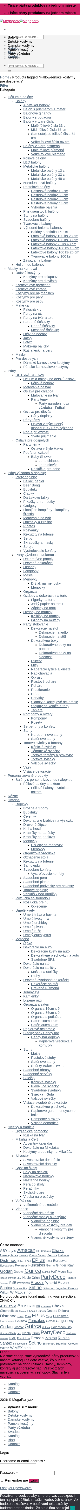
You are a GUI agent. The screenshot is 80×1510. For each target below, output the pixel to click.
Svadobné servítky (37, 1074)
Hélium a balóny (20, 97)
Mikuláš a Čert (27, 1139)
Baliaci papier (33, 481)
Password (9, 1473)
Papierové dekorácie (39, 1029)
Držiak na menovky (46, 583)
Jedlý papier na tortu (47, 604)
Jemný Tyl (31, 992)
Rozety (36, 722)
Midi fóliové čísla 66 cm (49, 130)
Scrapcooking (20, 1288)
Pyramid (51, 1283)
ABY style (8, 1251)
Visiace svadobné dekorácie (45, 1103)
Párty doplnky (41, 416)
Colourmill (23, 1255)
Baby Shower (41, 457)
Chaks (58, 1250)
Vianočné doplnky (45, 1221)
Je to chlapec (49, 461)
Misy (34, 665)
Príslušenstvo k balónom (42, 211)
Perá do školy (33, 1184)
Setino (35, 1287)
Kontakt (14, 1392)
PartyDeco (53, 1277)
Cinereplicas (9, 1255)
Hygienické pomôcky (32, 1131)
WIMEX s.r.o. (21, 1292)
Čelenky (29, 816)
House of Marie (8, 1278)
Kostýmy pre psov (29, 301)
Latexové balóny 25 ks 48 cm (53, 244)
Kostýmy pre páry (29, 297)
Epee (28, 1260)
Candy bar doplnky (45, 1037)
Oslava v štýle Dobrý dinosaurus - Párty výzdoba (52, 426)
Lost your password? (16, 1488)
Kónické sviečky (43, 747)
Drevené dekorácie (38, 563)
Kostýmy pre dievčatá (40, 281)
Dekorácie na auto (37, 947)
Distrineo (8, 1260)
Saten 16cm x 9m (44, 1021)
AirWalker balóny (36, 105)
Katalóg (14, 1384)
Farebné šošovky (36, 322)
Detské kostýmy (20, 41)
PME (12, 1282)
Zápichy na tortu (43, 608)
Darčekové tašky (36, 498)
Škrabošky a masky (38, 542)
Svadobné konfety (37, 870)
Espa (49, 1260)
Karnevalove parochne (33, 285)
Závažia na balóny (37, 260)
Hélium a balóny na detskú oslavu (49, 379)
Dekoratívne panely (38, 559)
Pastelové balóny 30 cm (49, 195)
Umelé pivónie (34, 927)
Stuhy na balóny (35, 215)
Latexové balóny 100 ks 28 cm (54, 236)
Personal (4, 1283)
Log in (33, 1480)
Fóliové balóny (34, 158)
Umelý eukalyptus (37, 935)
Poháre (36, 686)
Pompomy (39, 718)
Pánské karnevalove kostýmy (46, 367)
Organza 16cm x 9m (47, 1008)
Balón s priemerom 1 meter (44, 109)
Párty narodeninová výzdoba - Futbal (54, 406)
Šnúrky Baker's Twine (47, 1066)
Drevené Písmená (45, 988)
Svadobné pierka (36, 882)
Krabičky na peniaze (39, 837)
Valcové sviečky (43, 763)
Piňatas (29, 526)
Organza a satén (36, 1004)
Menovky (30, 579)
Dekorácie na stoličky (39, 968)
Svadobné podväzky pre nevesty (48, 886)
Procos (37, 1282)
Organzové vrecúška (39, 853)
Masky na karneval (22, 269)
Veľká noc (23, 1201)
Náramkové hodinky (38, 1176)
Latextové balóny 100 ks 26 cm (55, 252)
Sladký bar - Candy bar (41, 1033)
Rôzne (13, 796)
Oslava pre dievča (37, 412)
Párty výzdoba (19, 54)
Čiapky (28, 493)
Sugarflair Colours (67, 1288)
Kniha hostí (32, 829)
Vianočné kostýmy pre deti (51, 1225)
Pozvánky (30, 530)
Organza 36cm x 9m (47, 1013)
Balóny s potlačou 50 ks (49, 232)
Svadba (14, 58)
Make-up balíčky (36, 346)
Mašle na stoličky (44, 972)
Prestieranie (40, 690)
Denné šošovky (43, 326)
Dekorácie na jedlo (53, 632)
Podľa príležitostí (36, 432)
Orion (36, 1278)
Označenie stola (35, 857)
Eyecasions (7, 1265)
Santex (6, 1288)
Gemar (50, 1265)
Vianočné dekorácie (38, 1213)
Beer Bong (31, 485)
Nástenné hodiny (36, 1180)
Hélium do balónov (30, 264)
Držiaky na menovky (47, 845)
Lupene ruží (32, 1000)
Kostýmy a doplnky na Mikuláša (47, 1152)
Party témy (31, 444)
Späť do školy (26, 1168)
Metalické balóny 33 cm (49, 175)
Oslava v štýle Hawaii (47, 448)
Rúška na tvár (34, 1135)
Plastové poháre (43, 681)
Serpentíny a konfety (39, 726)
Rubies (64, 1282)
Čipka (27, 943)
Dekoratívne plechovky (48, 1107)
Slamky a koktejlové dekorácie (54, 702)
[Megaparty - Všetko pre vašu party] (19, 21)
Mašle (28, 575)
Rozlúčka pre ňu (36, 902)
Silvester (22, 1156)
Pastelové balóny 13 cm (49, 191)
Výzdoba (22, 939)
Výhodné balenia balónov (43, 228)
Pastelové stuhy (43, 1058)
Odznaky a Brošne (37, 522)
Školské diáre (33, 1192)
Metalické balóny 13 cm (49, 170)
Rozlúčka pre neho (45, 469)
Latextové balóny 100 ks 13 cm (55, 248)
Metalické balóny (36, 166)
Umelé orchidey (35, 923)
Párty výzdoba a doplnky (27, 473)
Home (4, 77)
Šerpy (27, 538)
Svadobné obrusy (36, 1070)
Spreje (28, 547)
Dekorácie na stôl (44, 628)
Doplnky (22, 804)
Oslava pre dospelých (32, 440)
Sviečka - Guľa (42, 1094)
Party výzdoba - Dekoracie (36, 555)
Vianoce (22, 1209)
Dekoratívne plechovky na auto (55, 955)
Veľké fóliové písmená (48, 154)
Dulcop (20, 1261)
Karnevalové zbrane (31, 289)
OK (72, 1508)
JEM (19, 1278)
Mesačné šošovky (45, 330)
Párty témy (39, 399)
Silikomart (49, 1288)
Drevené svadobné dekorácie (46, 980)
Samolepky (32, 865)
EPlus (38, 1260)
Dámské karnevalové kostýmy (46, 363)
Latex (27, 342)
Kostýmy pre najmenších (35, 293)
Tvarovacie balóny (37, 224)
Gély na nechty (35, 334)
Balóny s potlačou (37, 117)
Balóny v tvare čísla (38, 121)
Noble (26, 1278)
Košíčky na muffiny (45, 616)
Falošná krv (32, 309)
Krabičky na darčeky (39, 833)
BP (38, 1250)
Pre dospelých (27, 359)
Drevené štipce (35, 825)
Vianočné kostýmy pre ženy (52, 1237)
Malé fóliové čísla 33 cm (49, 126)
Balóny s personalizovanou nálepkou (44, 780)
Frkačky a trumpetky (39, 502)
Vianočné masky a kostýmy (44, 1217)
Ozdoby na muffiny (37, 612)
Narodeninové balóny (39, 183)
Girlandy (29, 567)
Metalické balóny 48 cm (49, 179)
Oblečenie (39, 906)
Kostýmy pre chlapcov (40, 277)
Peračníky (31, 1188)
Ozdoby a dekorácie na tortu (45, 596)
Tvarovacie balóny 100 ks (51, 256)
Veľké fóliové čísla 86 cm (50, 142)
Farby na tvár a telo (38, 318)
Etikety (36, 661)
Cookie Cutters (37, 1255)
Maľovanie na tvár (37, 387)
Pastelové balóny (36, 187)
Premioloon (23, 1282)
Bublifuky (30, 489)
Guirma (46, 1272)
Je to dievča (48, 465)
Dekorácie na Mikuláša (41, 1147)
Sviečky (29, 1078)
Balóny (13, 37)
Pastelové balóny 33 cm (49, 199)
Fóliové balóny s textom (41, 784)
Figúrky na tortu (43, 600)
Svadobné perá (35, 878)
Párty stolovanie (35, 624)
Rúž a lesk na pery (37, 350)
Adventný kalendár (37, 1143)
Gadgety (30, 506)
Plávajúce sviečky (45, 1086)
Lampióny (30, 571)
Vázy (27, 767)
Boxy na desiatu (35, 1172)
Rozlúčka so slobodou (33, 898)
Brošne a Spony (35, 808)
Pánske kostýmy (20, 50)
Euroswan (61, 1261)
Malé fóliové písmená (47, 150)
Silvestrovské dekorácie (41, 1160)
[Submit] (9, 70)
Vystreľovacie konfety (39, 551)
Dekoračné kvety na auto (50, 951)
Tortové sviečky (43, 759)
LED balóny (32, 162)
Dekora (63, 1255)
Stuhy (27, 731)
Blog (11, 1388)
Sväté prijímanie (43, 436)
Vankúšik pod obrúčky (40, 894)
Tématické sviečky (45, 751)
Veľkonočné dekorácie (40, 1205)
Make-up (22, 305)
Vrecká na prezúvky (38, 1197)
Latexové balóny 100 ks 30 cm (54, 240)
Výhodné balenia (44, 207)
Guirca (32, 1270)
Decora (52, 1255)
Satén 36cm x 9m (44, 1025)
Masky (21, 354)
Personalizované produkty (28, 775)
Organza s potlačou (46, 1017)
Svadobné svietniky (46, 1090)
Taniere (37, 710)
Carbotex (46, 1251)
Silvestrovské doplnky (40, 1164)
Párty (12, 371)
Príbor (36, 694)
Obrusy (36, 677)
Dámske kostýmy (21, 45)
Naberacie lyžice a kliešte (50, 669)
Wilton (4, 1292)
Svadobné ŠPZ (43, 959)
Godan (6, 1271)
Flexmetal (21, 1265)
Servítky (37, 698)
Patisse (71, 1277)
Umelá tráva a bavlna (39, 914)
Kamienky (31, 996)
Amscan (26, 1250)
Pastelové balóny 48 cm (49, 203)
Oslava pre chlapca (38, 391)
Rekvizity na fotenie (38, 534)
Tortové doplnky (35, 890)
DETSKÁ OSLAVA (30, 375)
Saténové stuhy (43, 739)
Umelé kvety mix (36, 919)
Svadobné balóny (36, 220)
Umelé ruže (32, 931)
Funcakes (36, 1265)
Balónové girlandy (37, 113)
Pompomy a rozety (37, 714)
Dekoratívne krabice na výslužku (48, 820)
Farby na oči (33, 314)
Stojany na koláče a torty (50, 706)
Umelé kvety (25, 910)
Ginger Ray (65, 1265)
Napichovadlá (41, 673)
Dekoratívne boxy (44, 641)
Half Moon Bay (61, 1271)
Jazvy (27, 338)
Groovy (18, 1271)
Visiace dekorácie (37, 771)
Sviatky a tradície (21, 1127)
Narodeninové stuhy (46, 735)
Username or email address (22, 1461)
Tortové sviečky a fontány (43, 743)
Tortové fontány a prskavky (52, 755)
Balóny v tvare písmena (41, 146)
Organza (30, 592)
